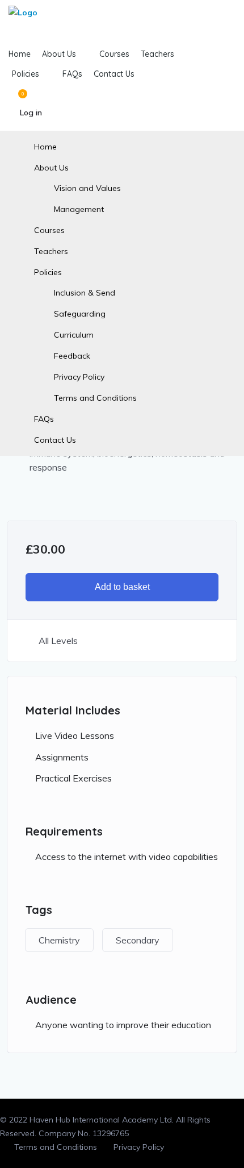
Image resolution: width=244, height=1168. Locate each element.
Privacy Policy (79, 377)
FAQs (44, 419)
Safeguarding (80, 314)
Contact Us (55, 440)
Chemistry (59, 940)
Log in (31, 112)
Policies (48, 272)
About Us (51, 168)
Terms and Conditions (95, 398)
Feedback (72, 356)
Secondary (137, 940)
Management (79, 209)
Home (45, 147)
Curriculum (74, 335)
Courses (49, 230)
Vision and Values (87, 188)
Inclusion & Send (84, 293)
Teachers (51, 251)
